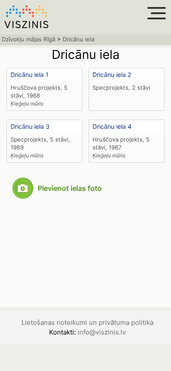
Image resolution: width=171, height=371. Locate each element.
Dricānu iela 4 (112, 126)
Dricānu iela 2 (112, 74)
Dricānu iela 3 (30, 126)
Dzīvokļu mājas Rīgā (28, 39)
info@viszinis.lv (102, 332)
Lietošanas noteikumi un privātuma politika (87, 322)
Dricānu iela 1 (30, 74)
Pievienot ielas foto (70, 188)
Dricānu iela (78, 39)
